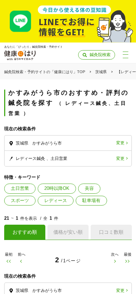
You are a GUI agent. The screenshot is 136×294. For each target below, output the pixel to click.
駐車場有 (91, 200)
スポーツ (20, 200)
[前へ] (21, 261)
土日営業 (20, 188)
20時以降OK (56, 188)
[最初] (8, 261)
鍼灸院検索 (100, 54)
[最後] (127, 261)
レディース (55, 200)
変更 (120, 143)
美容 (89, 188)
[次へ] (114, 261)
